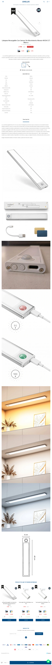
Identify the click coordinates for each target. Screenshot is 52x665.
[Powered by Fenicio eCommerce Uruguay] (49, 653)
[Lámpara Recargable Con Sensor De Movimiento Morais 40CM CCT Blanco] (24, 65)
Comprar (31, 663)
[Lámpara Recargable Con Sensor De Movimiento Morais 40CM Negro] (28, 65)
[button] (39, 22)
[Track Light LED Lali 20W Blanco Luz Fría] (26, 593)
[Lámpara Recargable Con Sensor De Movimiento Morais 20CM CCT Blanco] (9, 593)
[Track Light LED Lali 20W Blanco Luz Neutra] (43, 593)
